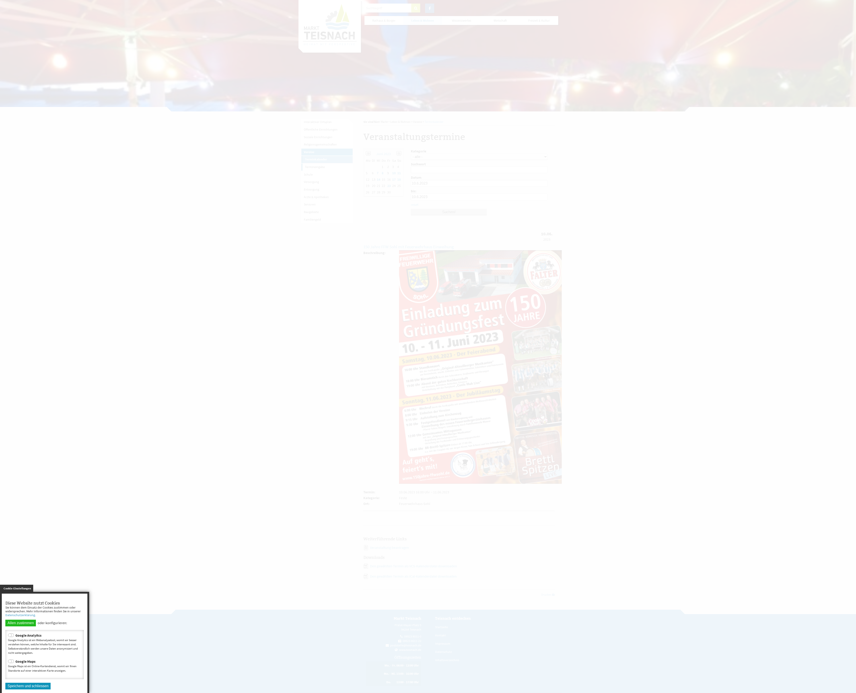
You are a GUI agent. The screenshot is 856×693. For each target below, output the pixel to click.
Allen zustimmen (21, 623)
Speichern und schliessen (28, 686)
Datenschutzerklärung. (20, 615)
